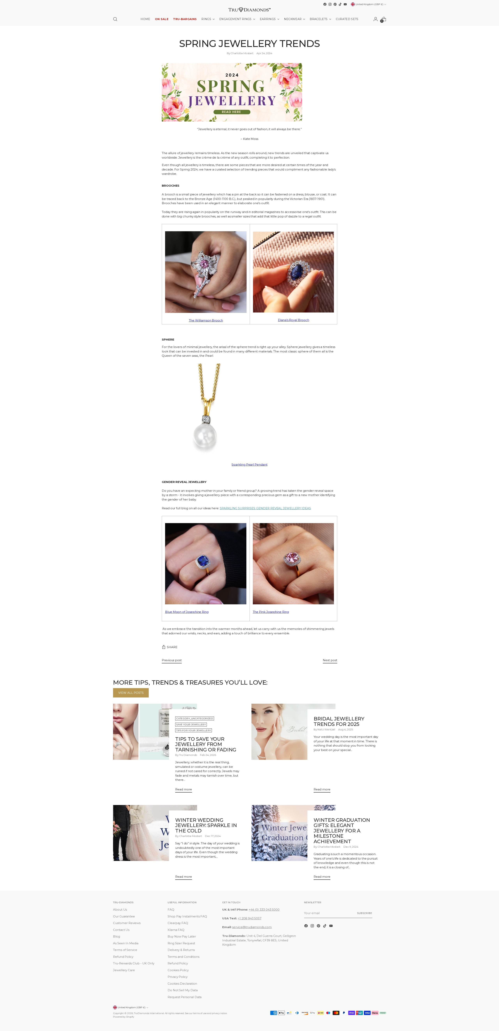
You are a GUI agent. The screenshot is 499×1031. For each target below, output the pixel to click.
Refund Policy (123, 957)
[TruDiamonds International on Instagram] (330, 4)
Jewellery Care (124, 970)
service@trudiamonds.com (252, 927)
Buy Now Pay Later (182, 936)
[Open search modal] (115, 19)
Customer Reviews (127, 923)
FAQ (171, 909)
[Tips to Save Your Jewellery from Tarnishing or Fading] (155, 749)
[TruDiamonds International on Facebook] (325, 4)
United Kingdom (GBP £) (369, 4)
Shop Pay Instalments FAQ (187, 916)
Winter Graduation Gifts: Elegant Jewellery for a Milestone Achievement (342, 830)
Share (172, 647)
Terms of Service (125, 950)
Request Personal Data (185, 997)
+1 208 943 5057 (249, 918)
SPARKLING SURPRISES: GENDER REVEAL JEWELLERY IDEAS (265, 508)
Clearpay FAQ (178, 923)
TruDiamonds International (149, 1013)
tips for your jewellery (193, 730)
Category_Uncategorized (194, 718)
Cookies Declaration (182, 983)
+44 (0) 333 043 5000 (264, 909)
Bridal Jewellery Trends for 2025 (339, 721)
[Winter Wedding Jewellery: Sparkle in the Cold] (155, 844)
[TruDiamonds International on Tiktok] (340, 4)
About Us (120, 909)
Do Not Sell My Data (183, 990)
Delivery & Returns (181, 950)
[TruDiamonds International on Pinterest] (335, 4)
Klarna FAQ (176, 930)
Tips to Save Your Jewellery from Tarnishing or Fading (205, 744)
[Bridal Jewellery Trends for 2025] (293, 749)
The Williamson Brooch (206, 320)
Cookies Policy (178, 970)
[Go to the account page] (376, 19)
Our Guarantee (124, 916)
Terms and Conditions (183, 957)
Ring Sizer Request (181, 943)
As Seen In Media (125, 943)
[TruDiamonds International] (249, 9)
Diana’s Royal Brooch (293, 320)
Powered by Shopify (123, 1016)
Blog (116, 936)
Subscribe (364, 913)
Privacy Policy (178, 977)
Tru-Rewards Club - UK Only (133, 963)
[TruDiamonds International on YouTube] (345, 4)
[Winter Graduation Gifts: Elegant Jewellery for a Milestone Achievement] (293, 844)
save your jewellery (191, 724)
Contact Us (121, 930)
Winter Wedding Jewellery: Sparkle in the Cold (206, 825)
